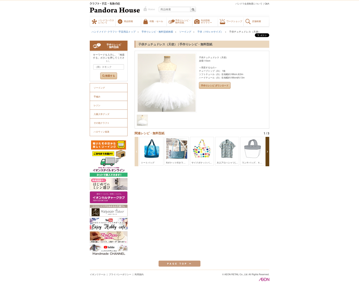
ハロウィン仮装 (101, 131)
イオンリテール (97, 274)
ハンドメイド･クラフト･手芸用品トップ (114, 31)
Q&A (267, 3)
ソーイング (185, 31)
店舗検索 (256, 21)
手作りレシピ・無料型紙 (183, 21)
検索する (110, 75)
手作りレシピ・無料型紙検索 (157, 31)
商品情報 (128, 21)
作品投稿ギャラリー (206, 21)
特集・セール (156, 21)
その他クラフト (101, 122)
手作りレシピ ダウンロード (214, 85)
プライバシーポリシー (120, 274)
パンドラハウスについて (106, 21)
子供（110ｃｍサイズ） (210, 31)
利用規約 (139, 274)
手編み (97, 96)
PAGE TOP (178, 263)
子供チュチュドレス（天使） (245, 31)
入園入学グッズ (101, 114)
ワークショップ (234, 21)
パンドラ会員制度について (248, 3)
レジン (97, 105)
